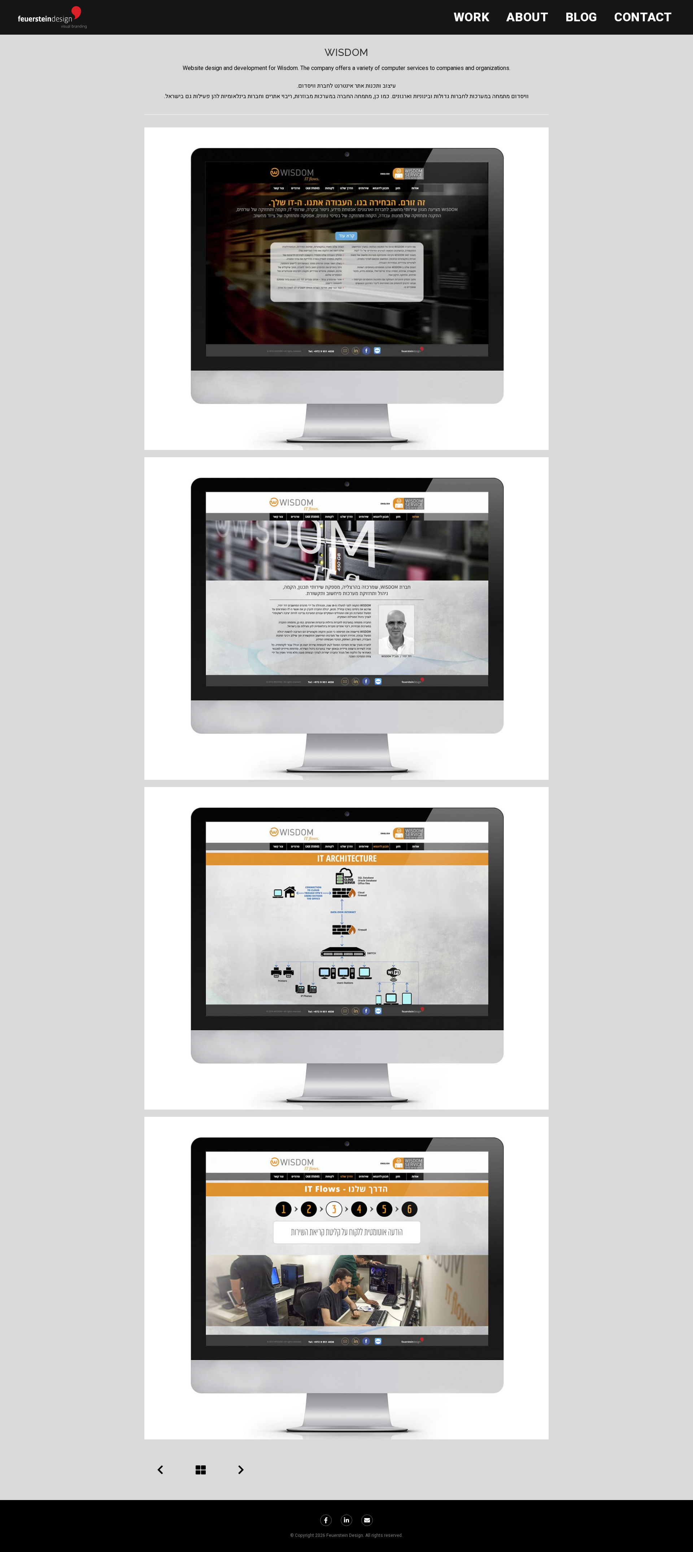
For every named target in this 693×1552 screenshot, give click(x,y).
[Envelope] (367, 1520)
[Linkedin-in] (346, 1520)
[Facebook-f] (326, 1520)
